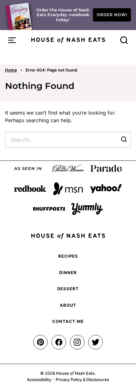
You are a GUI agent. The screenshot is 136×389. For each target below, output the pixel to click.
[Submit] (124, 140)
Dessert (68, 288)
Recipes (68, 256)
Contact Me (68, 321)
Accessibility (39, 379)
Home (11, 69)
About (68, 305)
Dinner (68, 272)
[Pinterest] (40, 342)
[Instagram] (77, 342)
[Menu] (12, 40)
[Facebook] (59, 342)
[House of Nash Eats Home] (68, 40)
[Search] (124, 40)
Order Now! (112, 14)
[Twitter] (95, 342)
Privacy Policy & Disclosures (82, 379)
